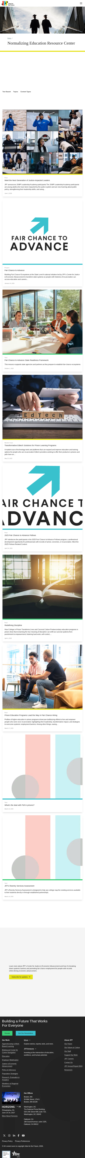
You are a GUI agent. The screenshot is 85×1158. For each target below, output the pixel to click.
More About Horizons (10, 1116)
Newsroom (68, 1070)
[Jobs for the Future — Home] (8, 3)
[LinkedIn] (14, 1135)
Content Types (26, 91)
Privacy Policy (7, 1141)
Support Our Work (71, 1055)
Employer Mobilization (10, 1060)
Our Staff (67, 1051)
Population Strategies (10, 1074)
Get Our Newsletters (25, 1033)
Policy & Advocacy (9, 1070)
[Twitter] (4, 1135)
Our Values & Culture (72, 1047)
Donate (7, 1033)
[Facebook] (18, 1135)
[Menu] (81, 3)
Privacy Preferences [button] (22, 1141)
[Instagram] (9, 1135)
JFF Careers (69, 1059)
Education (6, 1056)
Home (9, 38)
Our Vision (68, 1044)
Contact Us (68, 1062)
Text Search (6, 91)
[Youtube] (23, 1135)
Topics (15, 91)
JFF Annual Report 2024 (73, 1066)
